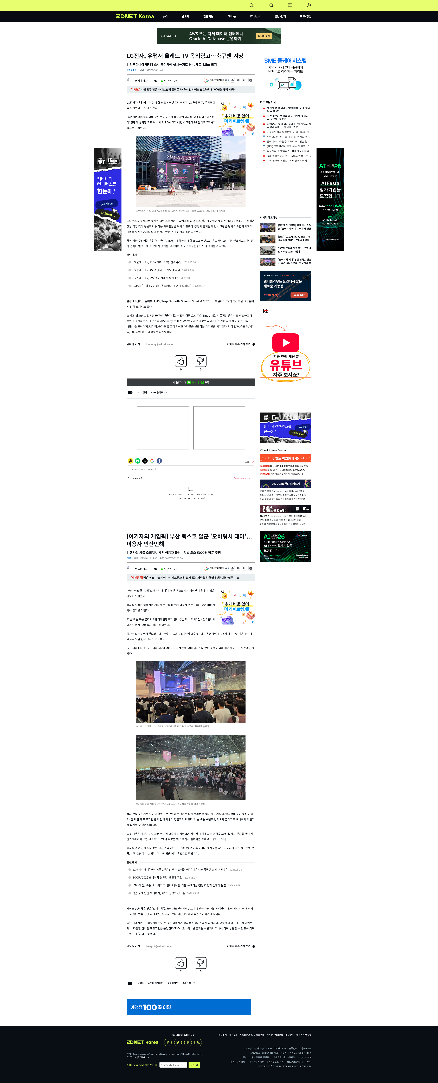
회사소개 (222, 1035)
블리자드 (173, 983)
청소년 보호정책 (303, 1035)
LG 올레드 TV (160, 392)
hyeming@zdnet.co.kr (159, 344)
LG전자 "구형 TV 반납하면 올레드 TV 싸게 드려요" (161, 286)
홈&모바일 (132, 70)
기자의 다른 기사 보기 (239, 344)
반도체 (185, 16)
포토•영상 (305, 16)
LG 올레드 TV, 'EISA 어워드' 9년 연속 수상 (156, 262)
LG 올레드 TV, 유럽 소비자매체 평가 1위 (155, 278)
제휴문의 (260, 1035)
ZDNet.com (144, 1057)
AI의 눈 (232, 16)
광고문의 (233, 1035)
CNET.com (132, 1057)
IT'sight (255, 16)
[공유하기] (232, 80)
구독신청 (194, 1064)
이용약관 (290, 1035)
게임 (129, 558)
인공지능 (208, 16)
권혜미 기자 (141, 80)
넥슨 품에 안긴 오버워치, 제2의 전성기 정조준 (158, 893)
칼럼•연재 (280, 16)
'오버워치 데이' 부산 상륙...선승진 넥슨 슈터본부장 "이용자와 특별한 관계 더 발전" (180, 869)
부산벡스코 (189, 983)
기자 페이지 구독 (170, 80)
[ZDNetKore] (139, 9)
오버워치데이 (156, 983)
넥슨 (142, 983)
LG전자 (143, 392)
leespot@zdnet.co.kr (159, 946)
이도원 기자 (141, 568)
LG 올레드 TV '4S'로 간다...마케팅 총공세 (156, 270)
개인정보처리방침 (275, 1035)
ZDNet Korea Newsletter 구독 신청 (142, 1064)
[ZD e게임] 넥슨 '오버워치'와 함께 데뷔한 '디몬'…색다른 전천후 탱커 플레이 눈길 (179, 885)
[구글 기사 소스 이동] (216, 81)
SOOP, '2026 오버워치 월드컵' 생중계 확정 (157, 877)
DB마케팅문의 (246, 1035)
